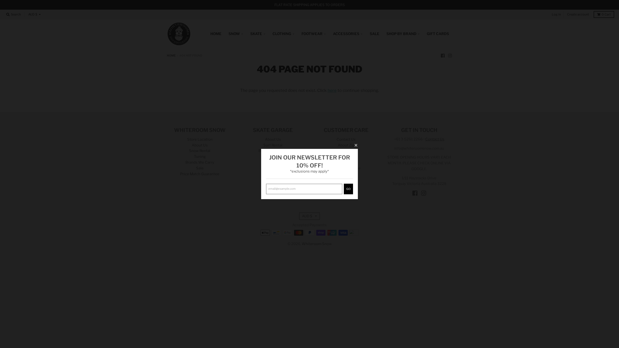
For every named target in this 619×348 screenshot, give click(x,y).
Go (348, 189)
